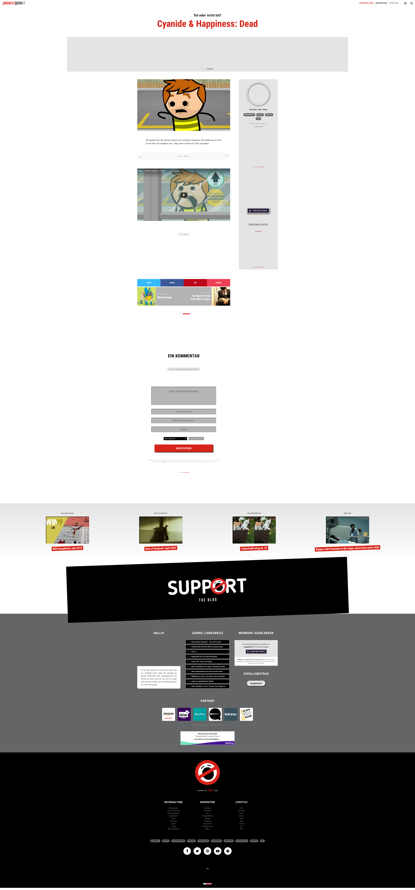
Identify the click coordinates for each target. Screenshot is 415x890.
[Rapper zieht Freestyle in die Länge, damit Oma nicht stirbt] (347, 534)
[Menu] (405, 3)
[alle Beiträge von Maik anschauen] (258, 94)
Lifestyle (241, 802)
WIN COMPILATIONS (67, 513)
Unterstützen (178, 841)
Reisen (241, 816)
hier (164, 461)
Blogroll (155, 841)
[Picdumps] (230, 714)
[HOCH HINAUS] (207, 868)
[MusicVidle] (199, 714)
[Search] (412, 3)
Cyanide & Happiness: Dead (207, 23)
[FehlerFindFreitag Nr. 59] (254, 534)
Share (172, 283)
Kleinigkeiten (173, 816)
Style (241, 821)
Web (241, 829)
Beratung (229, 841)
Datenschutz (241, 841)
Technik (241, 824)
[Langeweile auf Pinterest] (228, 851)
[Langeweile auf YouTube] (218, 851)
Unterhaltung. (366, 3)
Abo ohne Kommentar (196, 438)
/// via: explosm (183, 234)
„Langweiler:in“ (248, 647)
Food (241, 808)
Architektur (207, 811)
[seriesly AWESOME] (184, 714)
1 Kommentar (258, 126)
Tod (258, 118)
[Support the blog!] (207, 590)
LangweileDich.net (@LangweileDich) (187, 369)
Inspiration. (382, 3)
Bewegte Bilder (207, 816)
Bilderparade (173, 808)
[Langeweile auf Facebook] (187, 851)
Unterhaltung (173, 802)
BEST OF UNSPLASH (160, 513)
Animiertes (249, 114)
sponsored (216, 841)
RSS (262, 841)
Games (173, 824)
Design (207, 818)
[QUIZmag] (215, 714)
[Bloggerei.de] (207, 884)
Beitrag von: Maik (258, 110)
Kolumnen (241, 811)
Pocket (219, 283)
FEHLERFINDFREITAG (254, 513)
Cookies (254, 841)
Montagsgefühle (173, 813)
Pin (195, 283)
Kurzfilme (173, 821)
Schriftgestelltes (207, 826)
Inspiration (207, 802)
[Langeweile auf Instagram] (207, 851)
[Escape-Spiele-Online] (246, 714)
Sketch (269, 114)
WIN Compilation (173, 829)
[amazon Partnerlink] (168, 714)
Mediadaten (203, 841)
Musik (241, 813)
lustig (260, 114)
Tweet (148, 283)
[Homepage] (16, 3)
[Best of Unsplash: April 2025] (160, 534)
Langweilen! (256, 683)
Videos (207, 829)
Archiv (166, 841)
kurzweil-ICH (207, 824)
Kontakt (191, 841)
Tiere (241, 826)
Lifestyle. (394, 3)
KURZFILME (347, 513)
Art (207, 813)
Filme (174, 818)
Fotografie (207, 821)
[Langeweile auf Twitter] (197, 851)
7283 (210, 790)
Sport (241, 818)
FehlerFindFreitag (173, 811)
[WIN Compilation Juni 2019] (67, 534)
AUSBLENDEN (210, 68)
